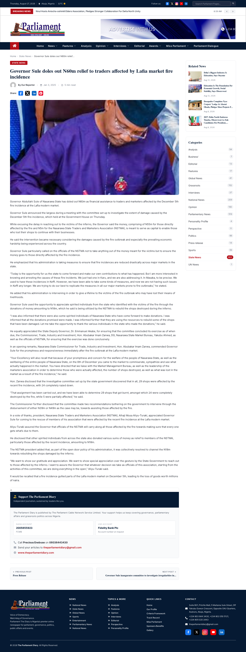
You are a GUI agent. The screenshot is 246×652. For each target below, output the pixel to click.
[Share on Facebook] (20, 93)
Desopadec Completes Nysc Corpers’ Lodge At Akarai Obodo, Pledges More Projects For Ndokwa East (218, 104)
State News (25, 56)
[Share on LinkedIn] (34, 93)
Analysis (86, 45)
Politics (192, 235)
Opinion (101, 45)
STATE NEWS (18, 63)
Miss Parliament (176, 45)
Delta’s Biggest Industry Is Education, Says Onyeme (215, 74)
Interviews (120, 45)
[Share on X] (27, 93)
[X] (172, 3)
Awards (153, 45)
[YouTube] (181, 3)
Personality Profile (198, 221)
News (51, 45)
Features (68, 45)
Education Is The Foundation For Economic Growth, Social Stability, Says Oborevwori (218, 88)
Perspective (194, 228)
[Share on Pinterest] (41, 93)
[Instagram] (176, 3)
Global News (195, 178)
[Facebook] (167, 3)
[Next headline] (232, 11)
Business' (193, 156)
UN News (193, 264)
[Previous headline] (226, 11)
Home (40, 45)
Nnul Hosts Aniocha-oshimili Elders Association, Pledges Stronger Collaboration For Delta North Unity (88, 11)
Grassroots (194, 185)
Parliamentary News (199, 214)
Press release (195, 243)
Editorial (139, 45)
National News (196, 199)
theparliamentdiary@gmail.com (62, 547)
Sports (192, 250)
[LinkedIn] (186, 3)
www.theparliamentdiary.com (36, 552)
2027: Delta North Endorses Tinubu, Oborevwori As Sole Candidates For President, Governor (216, 120)
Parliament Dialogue (206, 45)
